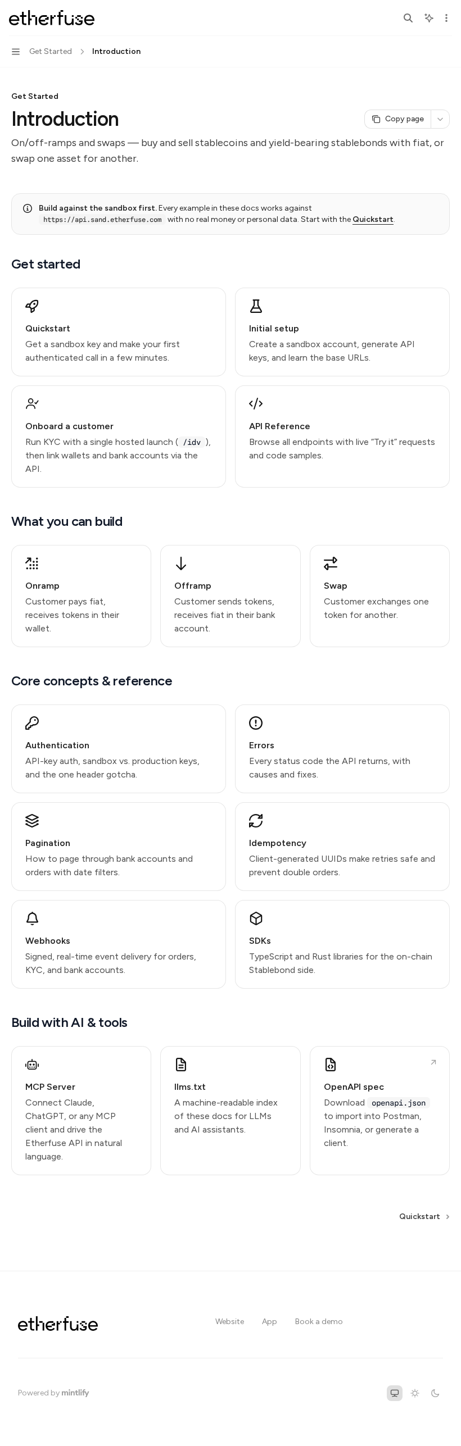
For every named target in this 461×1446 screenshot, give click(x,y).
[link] (118, 332)
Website (229, 1321)
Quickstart (373, 219)
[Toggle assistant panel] (429, 18)
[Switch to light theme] (415, 1393)
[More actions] (446, 18)
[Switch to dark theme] (435, 1393)
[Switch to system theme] (395, 1393)
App (269, 1321)
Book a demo (319, 1321)
